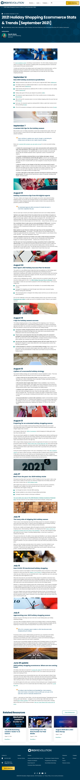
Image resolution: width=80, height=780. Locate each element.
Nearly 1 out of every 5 (36, 572)
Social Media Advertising (50, 762)
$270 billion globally (23, 700)
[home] (40, 751)
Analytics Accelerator (32, 760)
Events (64, 760)
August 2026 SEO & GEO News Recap (64, 731)
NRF (43, 92)
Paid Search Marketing (38, 27)
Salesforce (28, 86)
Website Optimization (64, 27)
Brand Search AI (31, 762)
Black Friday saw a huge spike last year (38, 443)
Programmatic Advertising (50, 760)
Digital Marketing (7, 27)
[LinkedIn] (39, 773)
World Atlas (19, 96)
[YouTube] (42, 773)
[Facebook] (37, 773)
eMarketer (53, 82)
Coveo (19, 100)
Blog (63, 758)
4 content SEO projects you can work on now (30, 144)
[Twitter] (34, 773)
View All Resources (70, 712)
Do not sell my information (57, 775)
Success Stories (21, 758)
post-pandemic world (21, 63)
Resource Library (66, 762)
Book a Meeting (72, 3)
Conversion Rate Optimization (34, 765)
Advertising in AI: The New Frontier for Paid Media (38, 732)
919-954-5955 (7, 758)
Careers (74, 758)
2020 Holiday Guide (32, 482)
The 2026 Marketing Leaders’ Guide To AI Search (12, 732)
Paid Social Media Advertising (49, 27)
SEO (58, 27)
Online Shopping (28, 27)
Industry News (15, 27)
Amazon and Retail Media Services (35, 758)
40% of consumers (31, 431)
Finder (25, 104)
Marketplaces (21, 27)
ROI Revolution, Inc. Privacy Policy (43, 775)
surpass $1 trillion (36, 670)
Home (2, 7)
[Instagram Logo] (45, 773)
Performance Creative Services (52, 758)
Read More (7, 739)
